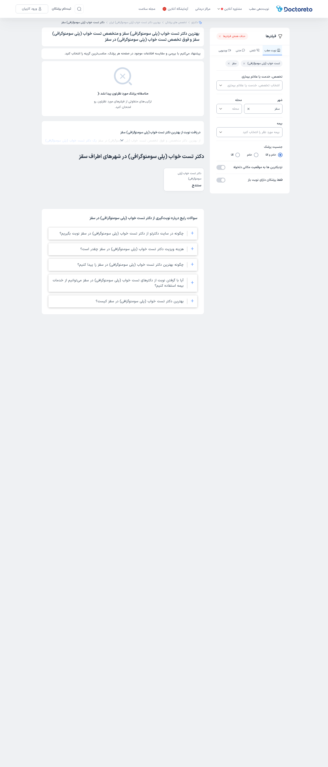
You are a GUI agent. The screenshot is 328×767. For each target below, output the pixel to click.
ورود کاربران (29, 8)
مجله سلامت (147, 9)
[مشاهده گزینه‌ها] (220, 85)
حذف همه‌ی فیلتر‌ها (234, 36)
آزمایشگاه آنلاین (178, 9)
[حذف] (248, 109)
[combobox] (253, 85)
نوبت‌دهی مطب (259, 9)
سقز (234, 64)
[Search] (79, 8)
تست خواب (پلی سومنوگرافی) (263, 64)
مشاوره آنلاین (233, 9)
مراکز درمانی (202, 9)
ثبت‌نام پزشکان (61, 8)
